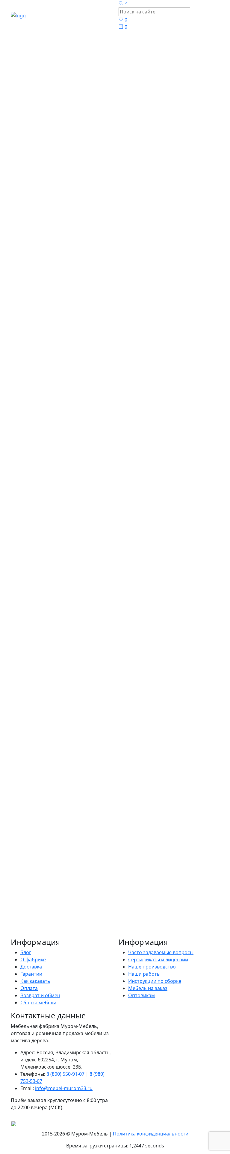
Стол (73, 930)
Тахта (178, 916)
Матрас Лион (179, 240)
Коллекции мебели (43, 799)
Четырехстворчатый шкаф (131, 959)
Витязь (60, 916)
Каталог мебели (120, 91)
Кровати (105, 951)
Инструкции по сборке (154, 981)
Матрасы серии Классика (59, 741)
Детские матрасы (50, 770)
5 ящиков (123, 944)
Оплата (29, 988)
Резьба (39, 959)
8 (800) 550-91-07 (65, 1074)
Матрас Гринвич (113, 357)
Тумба (190, 930)
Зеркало (41, 916)
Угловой (34, 951)
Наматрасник (178, 923)
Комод (183, 937)
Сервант (152, 923)
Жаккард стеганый (32, 930)
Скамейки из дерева (43, 856)
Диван (142, 944)
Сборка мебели (38, 1002)
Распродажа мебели (44, 863)
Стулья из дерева (41, 849)
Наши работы (144, 974)
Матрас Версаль (41, 357)
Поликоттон (167, 930)
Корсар (90, 959)
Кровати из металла (43, 727)
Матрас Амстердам (103, 326)
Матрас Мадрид (112, 383)
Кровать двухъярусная (37, 937)
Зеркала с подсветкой (46, 892)
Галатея (143, 930)
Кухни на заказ (37, 871)
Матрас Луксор (182, 391)
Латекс (124, 951)
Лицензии (197, 951)
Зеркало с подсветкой (95, 916)
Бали (60, 930)
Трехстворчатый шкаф (106, 930)
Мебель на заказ (147, 988)
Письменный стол (86, 937)
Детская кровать (74, 951)
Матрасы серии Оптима (58, 749)
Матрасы (120, 105)
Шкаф (129, 916)
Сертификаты (65, 959)
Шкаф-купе (205, 937)
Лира (178, 951)
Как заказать (35, 981)
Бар (50, 951)
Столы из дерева (40, 842)
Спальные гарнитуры (45, 806)
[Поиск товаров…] (123, 3)
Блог (135, 923)
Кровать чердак (51, 944)
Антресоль (139, 937)
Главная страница (120, 76)
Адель (171, 959)
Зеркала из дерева (41, 885)
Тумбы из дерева (40, 827)
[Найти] (88, 700)
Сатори (117, 937)
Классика (164, 937)
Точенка (20, 959)
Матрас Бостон (38, 240)
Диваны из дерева (41, 878)
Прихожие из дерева (45, 792)
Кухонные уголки (40, 835)
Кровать (21, 916)
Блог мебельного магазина (97, 923)
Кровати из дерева (43, 720)
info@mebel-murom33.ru (64, 1088)
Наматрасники (47, 777)
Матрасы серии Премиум (60, 756)
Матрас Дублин (39, 383)
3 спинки (21, 944)
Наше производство (152, 966)
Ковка (140, 951)
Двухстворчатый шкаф (37, 923)
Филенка (161, 944)
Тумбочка (160, 951)
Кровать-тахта (154, 916)
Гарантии (31, 974)
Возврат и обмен (40, 995)
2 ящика (207, 930)
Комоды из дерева (42, 820)
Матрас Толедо (182, 357)
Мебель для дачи (41, 813)
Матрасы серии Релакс (57, 763)
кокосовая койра (91, 944)
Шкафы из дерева (41, 784)
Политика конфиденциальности (150, 1133)
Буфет (203, 923)
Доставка (31, 966)
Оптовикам (141, 995)
